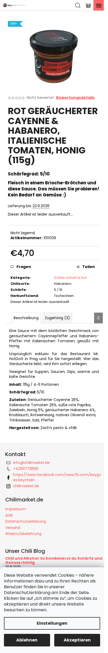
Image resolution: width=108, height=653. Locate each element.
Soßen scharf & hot (70, 277)
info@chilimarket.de (31, 462)
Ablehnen (26, 640)
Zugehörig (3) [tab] (57, 317)
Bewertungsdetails (75, 97)
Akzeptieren (77, 640)
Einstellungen (52, 623)
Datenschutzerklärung (25, 521)
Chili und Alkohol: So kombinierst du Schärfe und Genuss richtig (53, 560)
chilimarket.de (26, 486)
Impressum (15, 509)
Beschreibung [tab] (26, 317)
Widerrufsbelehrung (23, 533)
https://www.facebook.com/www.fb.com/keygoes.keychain (57, 477)
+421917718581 (25, 468)
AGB (9, 515)
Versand (12, 527)
